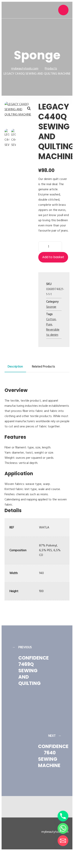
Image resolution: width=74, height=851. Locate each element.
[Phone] (63, 816)
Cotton (51, 319)
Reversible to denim (52, 332)
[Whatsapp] (63, 828)
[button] (29, 108)
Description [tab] (15, 366)
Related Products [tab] (43, 366)
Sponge (51, 307)
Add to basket (53, 257)
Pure (49, 324)
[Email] (63, 840)
